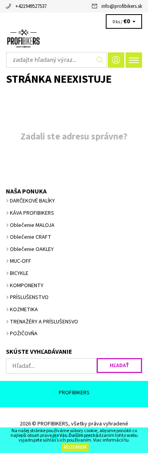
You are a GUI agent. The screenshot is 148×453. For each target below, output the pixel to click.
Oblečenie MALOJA (32, 225)
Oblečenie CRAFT (30, 237)
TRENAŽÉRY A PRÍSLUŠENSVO (44, 322)
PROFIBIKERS (74, 392)
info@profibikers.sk (121, 6)
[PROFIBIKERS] (74, 38)
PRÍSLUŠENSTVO (29, 297)
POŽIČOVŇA (23, 334)
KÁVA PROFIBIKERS (32, 213)
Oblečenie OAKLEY (32, 249)
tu (126, 440)
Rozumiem (75, 447)
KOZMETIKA (24, 310)
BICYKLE (19, 273)
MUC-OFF (20, 261)
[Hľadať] (100, 60)
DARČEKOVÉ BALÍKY (32, 201)
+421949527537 (31, 6)
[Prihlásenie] (116, 60)
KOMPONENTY (26, 286)
